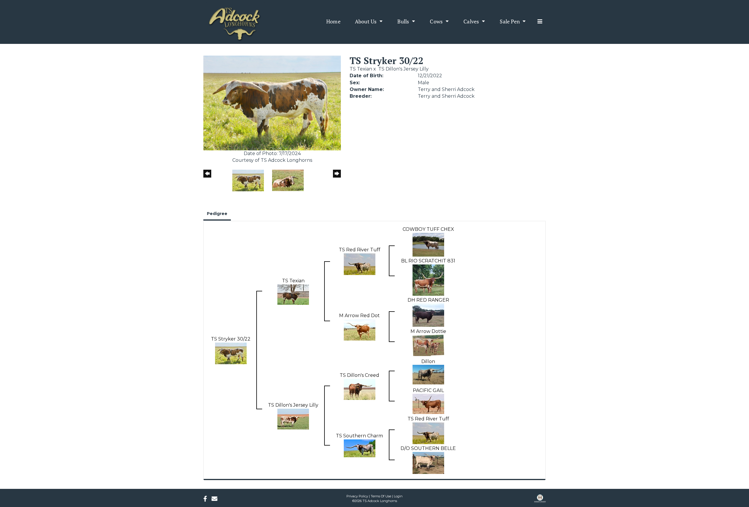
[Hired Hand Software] (540, 500)
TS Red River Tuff (359, 249)
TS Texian (361, 69)
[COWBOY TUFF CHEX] (428, 244)
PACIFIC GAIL (428, 390)
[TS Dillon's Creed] (359, 389)
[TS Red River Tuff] (359, 264)
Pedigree (217, 213)
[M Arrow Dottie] (428, 345)
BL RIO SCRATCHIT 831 (428, 261)
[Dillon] (428, 374)
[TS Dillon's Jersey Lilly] (293, 418)
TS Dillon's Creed (359, 375)
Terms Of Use (381, 496)
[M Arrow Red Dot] (359, 329)
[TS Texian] (293, 294)
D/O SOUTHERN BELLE (428, 448)
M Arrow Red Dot (359, 315)
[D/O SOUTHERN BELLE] (428, 462)
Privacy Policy (357, 496)
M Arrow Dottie (428, 331)
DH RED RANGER (428, 300)
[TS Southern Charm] (359, 448)
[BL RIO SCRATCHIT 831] (428, 279)
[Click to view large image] (272, 102)
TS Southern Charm (359, 436)
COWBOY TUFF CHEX (428, 229)
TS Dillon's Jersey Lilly (403, 69)
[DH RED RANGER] (428, 315)
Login (398, 496)
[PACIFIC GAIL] (428, 403)
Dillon (428, 361)
